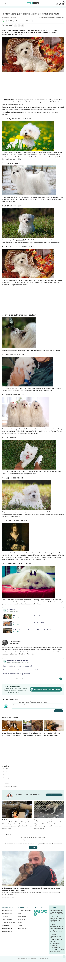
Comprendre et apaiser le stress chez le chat (57, 949)
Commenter (58, 711)
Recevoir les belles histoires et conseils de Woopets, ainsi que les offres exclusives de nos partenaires (33, 844)
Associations (22, 919)
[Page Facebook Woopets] (54, 4)
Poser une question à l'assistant (14, 679)
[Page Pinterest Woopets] (38, 911)
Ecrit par (46, 17)
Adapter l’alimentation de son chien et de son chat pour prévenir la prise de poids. (57, 928)
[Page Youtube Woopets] (63, 4)
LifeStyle (5, 916)
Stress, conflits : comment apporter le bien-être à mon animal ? (57, 919)
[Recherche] (5, 3)
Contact (20, 925)
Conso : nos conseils (8, 922)
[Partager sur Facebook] (19, 25)
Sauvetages (6, 778)
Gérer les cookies (43, 958)
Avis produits (22, 928)
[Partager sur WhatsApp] (15, 25)
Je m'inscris (33, 847)
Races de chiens (7, 910)
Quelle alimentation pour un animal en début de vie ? (57, 912)
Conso (5, 781)
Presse (20, 922)
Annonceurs (22, 916)
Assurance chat (7, 931)
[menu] (2, 3)
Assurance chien (7, 928)
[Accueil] (32, 3)
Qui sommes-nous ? (24, 910)
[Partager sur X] (22, 25)
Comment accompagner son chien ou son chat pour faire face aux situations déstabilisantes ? (56, 940)
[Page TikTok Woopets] (60, 4)
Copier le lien (8, 25)
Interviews (5, 925)
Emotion (6, 772)
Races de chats (7, 913)
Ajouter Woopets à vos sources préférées (18, 21)
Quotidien (6, 784)
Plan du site (21, 958)
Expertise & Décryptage (10, 787)
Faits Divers (6, 769)
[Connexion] (64, 2)
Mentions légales (31, 958)
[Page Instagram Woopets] (57, 4)
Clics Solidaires (7, 919)
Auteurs (20, 913)
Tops (4, 775)
